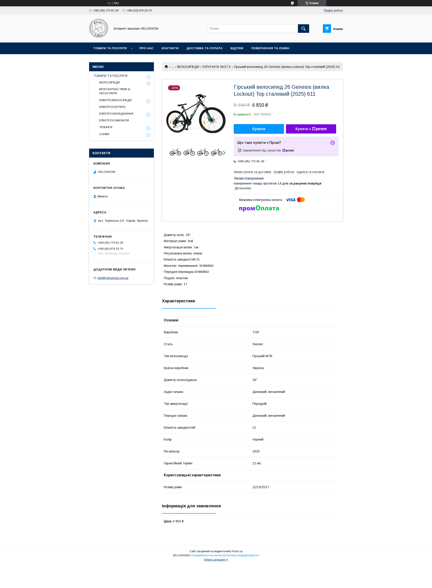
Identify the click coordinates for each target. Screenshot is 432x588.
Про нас (146, 48)
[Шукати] (303, 28)
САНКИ (104, 134)
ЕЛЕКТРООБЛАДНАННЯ (116, 113)
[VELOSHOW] (98, 36)
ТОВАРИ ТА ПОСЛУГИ (110, 76)
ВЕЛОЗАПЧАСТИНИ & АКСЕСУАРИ (114, 91)
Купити (258, 129)
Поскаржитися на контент (207, 555)
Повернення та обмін (270, 48)
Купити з (303, 129)
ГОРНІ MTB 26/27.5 (216, 67)
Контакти (170, 48)
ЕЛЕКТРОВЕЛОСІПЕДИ (115, 100)
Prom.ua (237, 551)
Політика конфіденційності (242, 555)
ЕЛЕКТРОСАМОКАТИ (114, 120)
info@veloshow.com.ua (113, 278)
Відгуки (236, 48)
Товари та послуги (110, 48)
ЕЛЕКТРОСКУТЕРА (112, 107)
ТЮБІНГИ (105, 127)
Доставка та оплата (204, 48)
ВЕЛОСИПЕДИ (188, 67)
